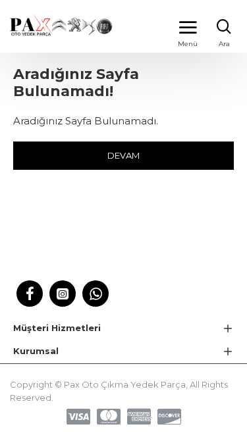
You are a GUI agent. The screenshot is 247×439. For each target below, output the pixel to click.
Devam (123, 155)
